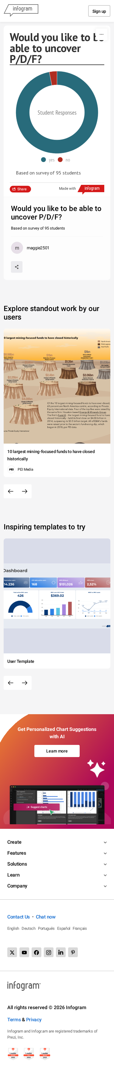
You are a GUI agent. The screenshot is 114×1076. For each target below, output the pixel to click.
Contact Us (18, 917)
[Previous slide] (10, 491)
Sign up (99, 11)
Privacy (34, 1019)
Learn (13, 875)
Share (21, 189)
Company (17, 886)
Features (16, 853)
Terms (14, 1019)
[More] (101, 34)
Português (46, 928)
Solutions (17, 864)
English (13, 928)
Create (14, 842)
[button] (49, 160)
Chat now (46, 917)
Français (80, 928)
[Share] (16, 267)
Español (63, 928)
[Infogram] (21, 11)
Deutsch (29, 928)
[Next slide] (24, 491)
